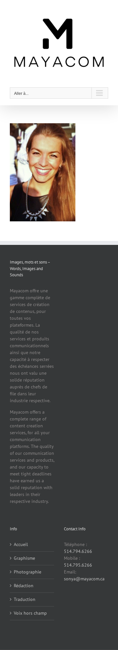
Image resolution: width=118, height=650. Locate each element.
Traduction (24, 599)
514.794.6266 (78, 551)
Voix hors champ (30, 613)
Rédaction (23, 586)
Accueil (21, 544)
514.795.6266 (78, 565)
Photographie (27, 572)
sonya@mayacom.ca (84, 579)
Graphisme (24, 558)
